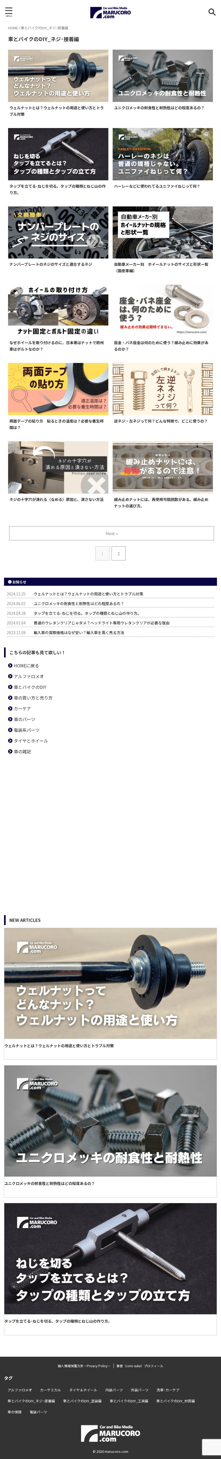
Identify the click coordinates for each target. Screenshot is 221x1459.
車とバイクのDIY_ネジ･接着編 (31, 1400)
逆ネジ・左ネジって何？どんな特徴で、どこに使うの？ (161, 421)
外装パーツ (140, 1389)
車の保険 (15, 1411)
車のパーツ (24, 719)
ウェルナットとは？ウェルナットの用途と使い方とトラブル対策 (88, 593)
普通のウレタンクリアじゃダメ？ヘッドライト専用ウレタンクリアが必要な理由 (102, 622)
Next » (112, 533)
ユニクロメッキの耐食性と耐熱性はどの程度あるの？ (159, 107)
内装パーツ (114, 1389)
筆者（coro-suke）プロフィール (139, 1365)
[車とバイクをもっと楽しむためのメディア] (110, 12)
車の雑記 (22, 751)
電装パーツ (38, 1411)
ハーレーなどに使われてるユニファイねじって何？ (157, 186)
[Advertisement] (110, 797)
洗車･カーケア (168, 1389)
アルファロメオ (29, 676)
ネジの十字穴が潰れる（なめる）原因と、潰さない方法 (56, 499)
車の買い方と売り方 (33, 697)
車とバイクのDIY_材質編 (175, 1400)
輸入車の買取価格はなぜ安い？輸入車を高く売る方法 (79, 632)
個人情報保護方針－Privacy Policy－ (84, 1365)
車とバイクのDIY (30, 687)
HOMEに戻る (26, 665)
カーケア (22, 708)
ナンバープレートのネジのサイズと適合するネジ (50, 264)
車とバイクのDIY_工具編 (129, 1400)
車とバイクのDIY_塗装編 (82, 1400)
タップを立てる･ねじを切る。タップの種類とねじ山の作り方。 (87, 613)
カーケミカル (50, 1389)
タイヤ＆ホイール (83, 1389)
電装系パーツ (27, 730)
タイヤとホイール (31, 740)
